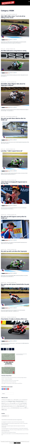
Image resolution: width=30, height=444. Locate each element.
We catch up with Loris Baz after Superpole (14, 251)
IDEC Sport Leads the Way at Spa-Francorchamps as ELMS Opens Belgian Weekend (14, 377)
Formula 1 (24, 403)
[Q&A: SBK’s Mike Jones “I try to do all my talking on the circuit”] (15, 28)
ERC (14, 403)
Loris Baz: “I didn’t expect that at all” (12, 151)
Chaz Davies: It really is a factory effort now (14, 319)
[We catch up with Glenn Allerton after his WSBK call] (15, 129)
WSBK (16, 14)
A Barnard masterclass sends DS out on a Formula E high (10, 380)
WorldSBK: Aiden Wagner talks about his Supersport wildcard (13, 84)
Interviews (9, 14)
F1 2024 (20, 403)
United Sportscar (15, 407)
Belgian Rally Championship (15, 401)
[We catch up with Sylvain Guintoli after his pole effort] (15, 296)
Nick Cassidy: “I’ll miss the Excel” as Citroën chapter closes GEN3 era (12, 383)
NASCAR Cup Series (15, 406)
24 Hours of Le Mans (6, 399)
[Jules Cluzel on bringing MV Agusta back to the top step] (15, 194)
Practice (26, 406)
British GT (3, 403)
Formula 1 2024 (4, 404)
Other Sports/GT (20, 406)
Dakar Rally (11, 403)
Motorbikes (13, 14)
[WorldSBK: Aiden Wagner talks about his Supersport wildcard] (15, 96)
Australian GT (24, 399)
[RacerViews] (7, 2)
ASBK (7, 14)
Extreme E (17, 403)
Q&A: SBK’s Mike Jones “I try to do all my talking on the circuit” (13, 16)
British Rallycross (8, 403)
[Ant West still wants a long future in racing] (15, 61)
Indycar (25, 404)
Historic (20, 404)
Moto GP (7, 406)
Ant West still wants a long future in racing (13, 50)
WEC (26, 407)
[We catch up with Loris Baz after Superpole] (15, 262)
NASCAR (11, 406)
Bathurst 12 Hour (5, 401)
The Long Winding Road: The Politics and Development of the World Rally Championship (15, 428)
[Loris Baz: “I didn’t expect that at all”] (15, 160)
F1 (18, 403)
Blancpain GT (25, 401)
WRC (3, 409)
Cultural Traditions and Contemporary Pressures (9, 432)
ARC (15, 399)
